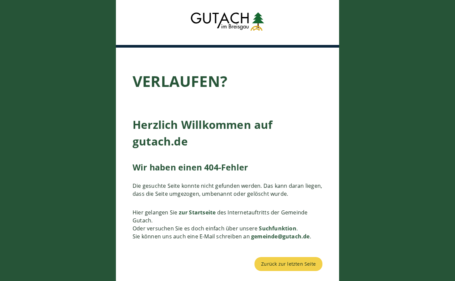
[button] (227, 22)
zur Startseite (197, 212)
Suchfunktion (277, 228)
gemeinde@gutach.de (280, 236)
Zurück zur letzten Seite (288, 264)
